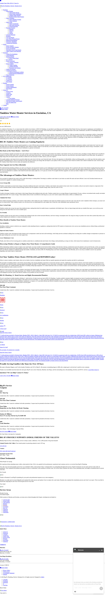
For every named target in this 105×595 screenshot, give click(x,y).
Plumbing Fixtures (10, 27)
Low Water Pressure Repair (13, 39)
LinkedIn (5, 579)
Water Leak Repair (13, 23)
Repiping (8, 36)
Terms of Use (6, 571)
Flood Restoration (13, 26)
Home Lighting (10, 63)
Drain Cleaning (10, 45)
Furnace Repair (10, 86)
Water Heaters (9, 11)
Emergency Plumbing (11, 41)
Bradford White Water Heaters (16, 16)
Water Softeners (13, 21)
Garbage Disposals (10, 34)
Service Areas (9, 91)
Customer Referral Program (13, 99)
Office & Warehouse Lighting (16, 72)
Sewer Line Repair (10, 48)
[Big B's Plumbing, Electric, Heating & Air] (11, 6)
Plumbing (5, 10)
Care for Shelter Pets (11, 102)
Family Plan (9, 94)
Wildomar (5, 510)
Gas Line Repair (10, 37)
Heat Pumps (9, 81)
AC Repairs (9, 79)
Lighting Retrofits (13, 66)
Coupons (8, 92)
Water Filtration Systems (15, 19)
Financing (8, 95)
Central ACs (9, 80)
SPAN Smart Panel (14, 58)
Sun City (5, 508)
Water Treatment (10, 18)
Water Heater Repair (14, 12)
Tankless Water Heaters (15, 15)
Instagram (5, 582)
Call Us (5, 116)
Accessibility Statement (8, 573)
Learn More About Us (93, 369)
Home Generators (10, 61)
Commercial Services (11, 70)
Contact (5, 105)
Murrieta (5, 505)
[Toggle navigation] (0, 7)
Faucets (11, 33)
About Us (5, 90)
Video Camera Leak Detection (13, 51)
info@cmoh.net (11, 451)
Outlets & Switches (11, 69)
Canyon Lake (6, 499)
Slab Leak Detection (14, 25)
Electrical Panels (10, 57)
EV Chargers (9, 59)
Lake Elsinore (6, 502)
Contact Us (3, 544)
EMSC (42, 577)
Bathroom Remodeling (11, 40)
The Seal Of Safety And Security (14, 101)
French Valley (6, 501)
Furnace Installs (10, 84)
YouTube (5, 585)
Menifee (5, 504)
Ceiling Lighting (13, 65)
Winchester (5, 512)
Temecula (5, 509)
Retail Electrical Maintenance (16, 73)
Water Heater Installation (15, 14)
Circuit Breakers (10, 55)
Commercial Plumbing (11, 43)
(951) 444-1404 (4, 451)
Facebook (5, 581)
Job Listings (12, 98)
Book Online (4, 109)
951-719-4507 (4, 107)
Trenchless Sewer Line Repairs (13, 50)
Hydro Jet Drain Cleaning (12, 47)
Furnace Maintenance (11, 87)
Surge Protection (10, 74)
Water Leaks (9, 22)
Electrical (5, 52)
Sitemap (5, 574)
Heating (5, 83)
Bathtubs (11, 29)
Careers (8, 97)
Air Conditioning (7, 76)
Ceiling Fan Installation (11, 54)
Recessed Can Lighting (15, 68)
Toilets (10, 32)
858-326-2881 (4, 559)
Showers (11, 30)
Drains (4, 44)
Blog (7, 104)
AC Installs (9, 77)
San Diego (5, 506)
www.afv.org (3, 445)
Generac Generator (13, 62)
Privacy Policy (6, 570)
